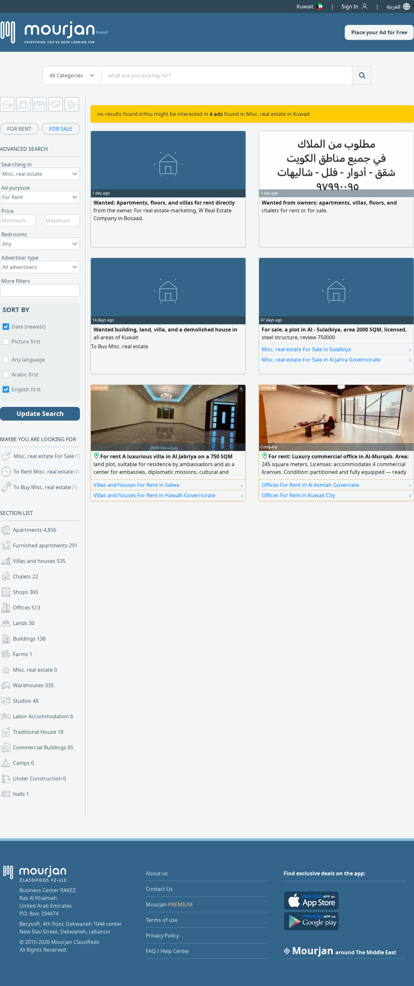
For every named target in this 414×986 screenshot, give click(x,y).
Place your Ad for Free (379, 32)
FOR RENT (19, 128)
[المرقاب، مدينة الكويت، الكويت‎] (265, 456)
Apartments (34, 529)
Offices (26, 607)
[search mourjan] (361, 75)
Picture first (26, 341)
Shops (25, 592)
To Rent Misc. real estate (46, 471)
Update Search (40, 413)
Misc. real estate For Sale (47, 456)
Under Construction (39, 778)
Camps (23, 763)
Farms (22, 654)
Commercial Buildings (43, 747)
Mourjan (169, 904)
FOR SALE (60, 128)
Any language (28, 359)
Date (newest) (29, 326)
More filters (15, 281)
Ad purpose (15, 187)
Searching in (16, 164)
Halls (21, 794)
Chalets (25, 576)
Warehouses (33, 685)
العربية (393, 6)
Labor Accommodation (43, 716)
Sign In (350, 6)
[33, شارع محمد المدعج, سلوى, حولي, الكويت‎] (96, 456)
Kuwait (305, 6)
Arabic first (25, 374)
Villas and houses (39, 561)
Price (7, 211)
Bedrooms (14, 234)
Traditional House (38, 731)
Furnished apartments (45, 545)
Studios (25, 700)
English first (26, 389)
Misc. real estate (35, 669)
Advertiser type (19, 257)
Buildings (29, 638)
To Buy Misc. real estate (45, 487)
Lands (24, 623)
